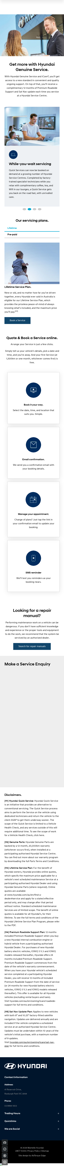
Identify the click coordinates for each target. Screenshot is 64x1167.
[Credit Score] (5, 1149)
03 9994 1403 (10, 1106)
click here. (39, 835)
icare (42, 1042)
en (29, 1042)
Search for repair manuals (32, 646)
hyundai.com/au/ (19, 1042)
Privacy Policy (33, 1151)
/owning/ (35, 1042)
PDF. (13, 925)
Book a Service (17, 320)
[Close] (5, 1162)
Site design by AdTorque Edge (32, 1156)
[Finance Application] (5, 1156)
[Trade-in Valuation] (5, 1142)
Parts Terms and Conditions (44, 861)
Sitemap (45, 1151)
